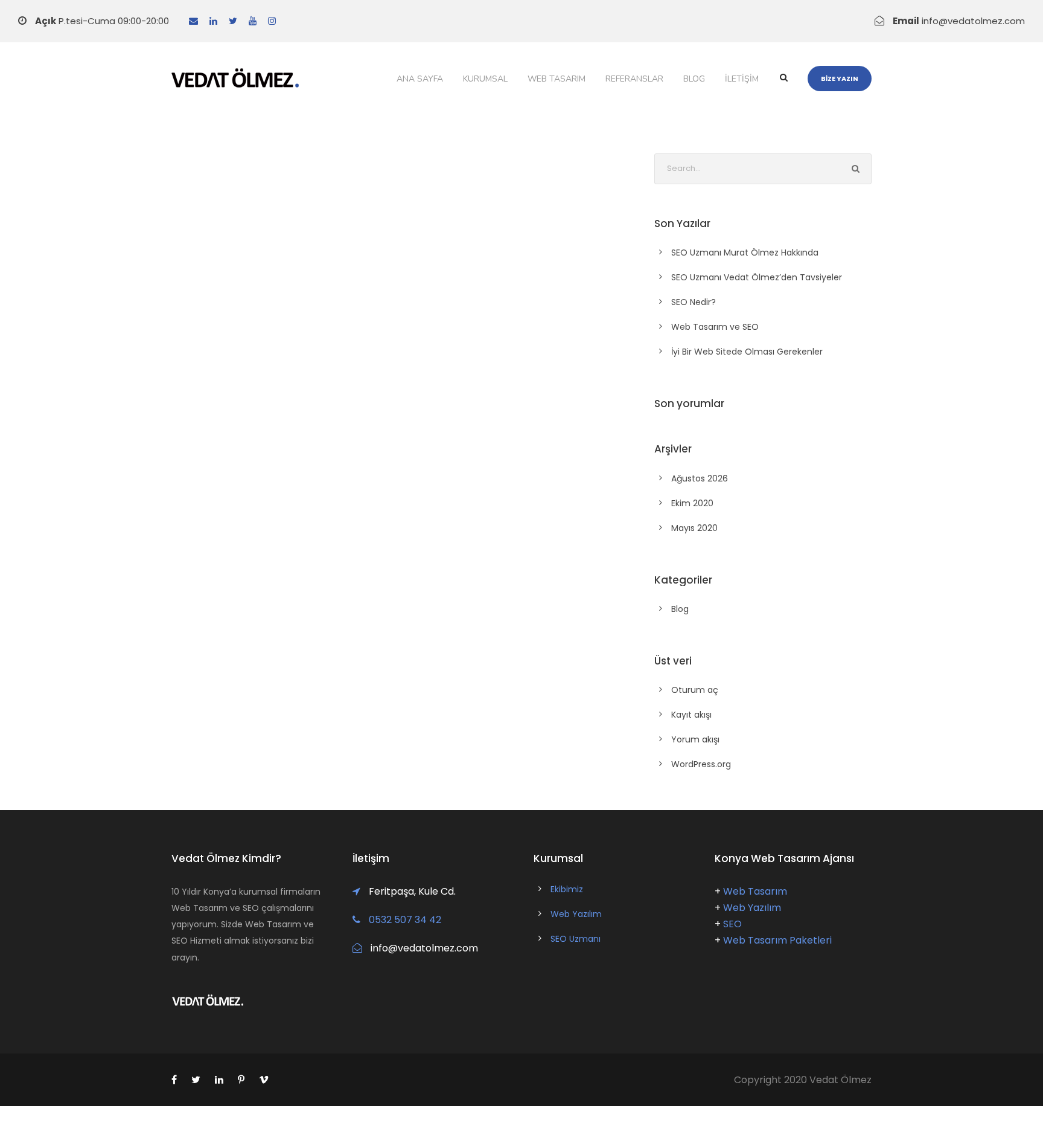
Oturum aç (694, 690)
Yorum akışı (695, 739)
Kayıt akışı (691, 715)
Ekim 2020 (692, 503)
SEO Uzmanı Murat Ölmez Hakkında (744, 252)
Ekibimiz (566, 889)
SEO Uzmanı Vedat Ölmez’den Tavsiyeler (756, 277)
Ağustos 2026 (699, 478)
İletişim (742, 79)
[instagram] (272, 20)
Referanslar (634, 79)
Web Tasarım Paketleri (777, 940)
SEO (732, 924)
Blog (694, 79)
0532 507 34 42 (405, 920)
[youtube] (253, 20)
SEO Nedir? (693, 302)
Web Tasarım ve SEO (715, 327)
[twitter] (233, 20)
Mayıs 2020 (694, 528)
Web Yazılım (576, 914)
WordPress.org (701, 764)
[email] (193, 20)
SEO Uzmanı (575, 939)
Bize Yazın (839, 78)
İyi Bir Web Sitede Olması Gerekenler (747, 352)
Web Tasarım (556, 79)
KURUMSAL (485, 79)
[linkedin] (213, 20)
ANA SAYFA (420, 79)
